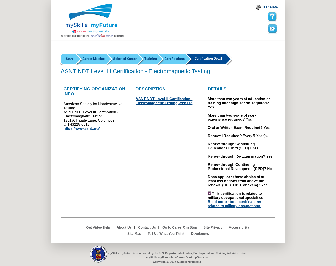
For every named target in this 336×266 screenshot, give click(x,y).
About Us (124, 227)
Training (150, 58)
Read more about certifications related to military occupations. (234, 204)
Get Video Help (98, 227)
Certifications (174, 58)
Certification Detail (208, 58)
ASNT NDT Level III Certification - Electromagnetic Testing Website (164, 101)
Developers (200, 233)
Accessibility (239, 227)
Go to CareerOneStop (179, 227)
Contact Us (147, 227)
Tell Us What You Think (166, 233)
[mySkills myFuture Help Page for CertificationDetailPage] (272, 16)
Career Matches (94, 58)
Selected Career (125, 58)
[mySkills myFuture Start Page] (91, 19)
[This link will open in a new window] (98, 254)
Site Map (134, 233)
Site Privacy (212, 227)
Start (69, 58)
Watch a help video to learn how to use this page (272, 28)
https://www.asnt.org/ (82, 128)
